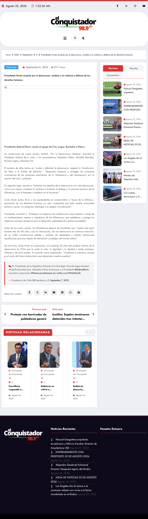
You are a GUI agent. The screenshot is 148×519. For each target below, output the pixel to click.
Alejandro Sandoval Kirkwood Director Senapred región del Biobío (133, 125)
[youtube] (144, 6)
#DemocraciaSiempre (41, 273)
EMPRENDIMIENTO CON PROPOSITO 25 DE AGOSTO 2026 (133, 108)
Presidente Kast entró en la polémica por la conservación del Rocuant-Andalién (86, 388)
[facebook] (29, 292)
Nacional (11, 67)
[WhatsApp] (70, 292)
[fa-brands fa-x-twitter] (126, 6)
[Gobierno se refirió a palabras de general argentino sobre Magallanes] (23, 355)
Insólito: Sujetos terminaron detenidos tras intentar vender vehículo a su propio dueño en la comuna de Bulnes (70, 316)
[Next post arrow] (93, 314)
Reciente (113, 68)
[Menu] (65, 38)
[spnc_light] (83, 38)
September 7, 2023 (59, 280)
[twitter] (37, 292)
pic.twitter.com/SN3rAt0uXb (67, 273)
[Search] (75, 38)
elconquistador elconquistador (21, 374)
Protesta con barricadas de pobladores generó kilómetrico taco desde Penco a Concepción (28, 316)
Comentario (113, 75)
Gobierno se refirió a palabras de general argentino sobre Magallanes (21, 388)
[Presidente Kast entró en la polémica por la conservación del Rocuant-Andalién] (88, 355)
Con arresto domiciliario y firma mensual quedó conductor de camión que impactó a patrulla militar (133, 195)
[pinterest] (62, 292)
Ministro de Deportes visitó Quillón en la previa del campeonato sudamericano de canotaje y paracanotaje (133, 177)
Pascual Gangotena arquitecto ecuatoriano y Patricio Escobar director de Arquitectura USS (133, 90)
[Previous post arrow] (5, 314)
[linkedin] (46, 292)
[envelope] (54, 292)
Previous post (39, 309)
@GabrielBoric (82, 269)
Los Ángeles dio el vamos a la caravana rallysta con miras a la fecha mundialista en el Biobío (133, 160)
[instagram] (135, 6)
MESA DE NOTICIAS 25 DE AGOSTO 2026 (132, 142)
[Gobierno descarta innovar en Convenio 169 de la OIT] (56, 355)
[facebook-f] (117, 6)
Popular (134, 68)
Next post (57, 309)
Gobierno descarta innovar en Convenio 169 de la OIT (54, 388)
